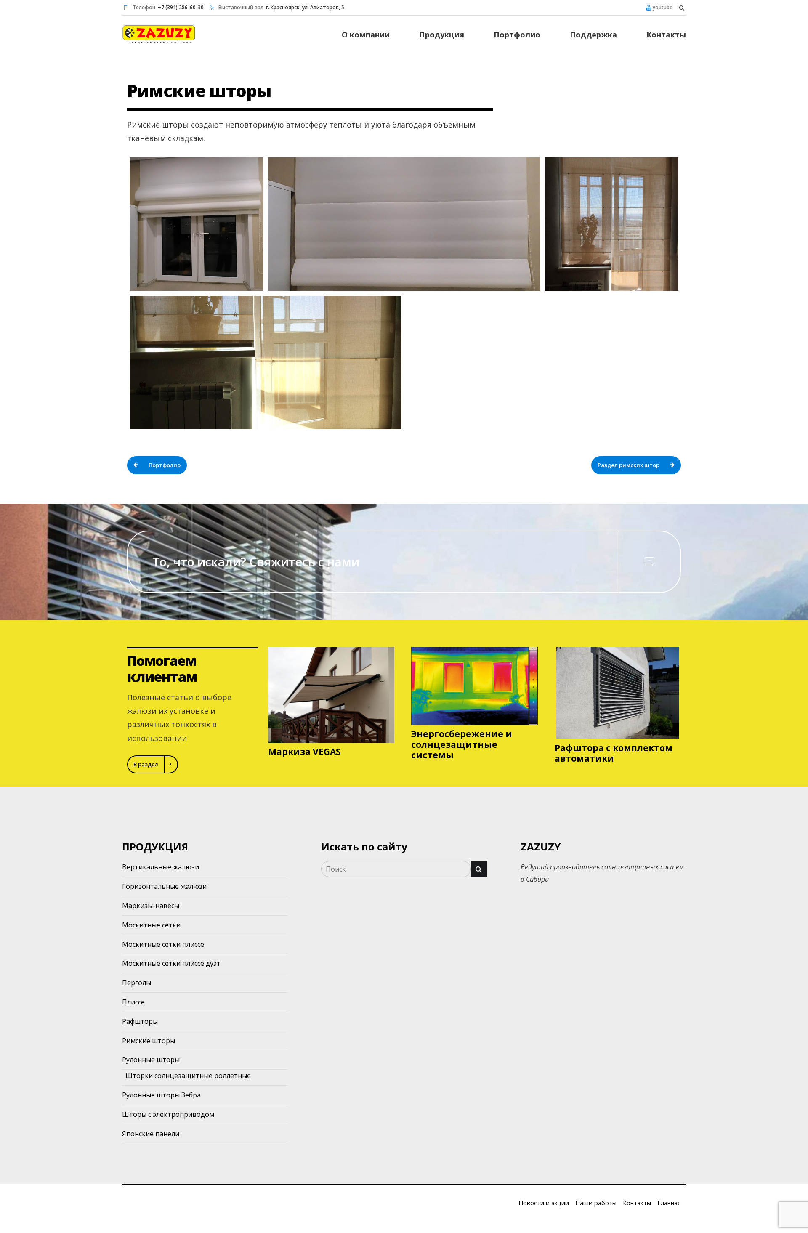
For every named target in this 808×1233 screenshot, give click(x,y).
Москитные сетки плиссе (163, 944)
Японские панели (150, 1133)
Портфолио (517, 34)
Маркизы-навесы (150, 905)
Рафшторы (140, 1021)
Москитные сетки (151, 925)
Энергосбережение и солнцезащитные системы (461, 744)
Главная (669, 1203)
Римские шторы (148, 1040)
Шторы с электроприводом (168, 1114)
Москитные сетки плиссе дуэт (171, 963)
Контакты (666, 34)
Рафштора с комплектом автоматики (613, 753)
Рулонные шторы (151, 1059)
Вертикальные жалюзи (160, 867)
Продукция (441, 34)
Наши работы (596, 1203)
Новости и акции (543, 1203)
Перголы (136, 982)
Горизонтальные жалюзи (164, 886)
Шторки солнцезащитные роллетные (188, 1075)
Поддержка (593, 34)
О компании (366, 34)
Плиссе (133, 1002)
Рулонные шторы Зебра (161, 1095)
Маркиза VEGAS (304, 751)
